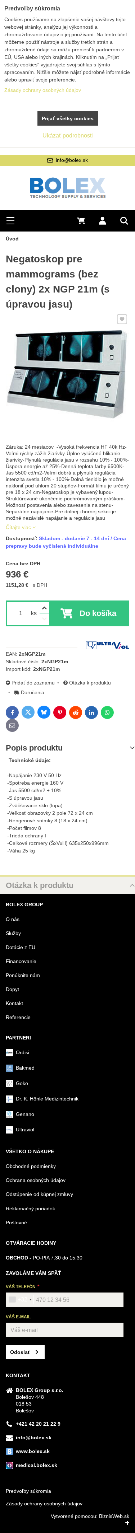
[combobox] (20, 1300)
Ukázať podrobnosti (67, 135)
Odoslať (20, 1352)
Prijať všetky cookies (68, 118)
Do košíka (98, 613)
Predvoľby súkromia (28, 1491)
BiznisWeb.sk (114, 1516)
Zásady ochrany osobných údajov (44, 1503)
